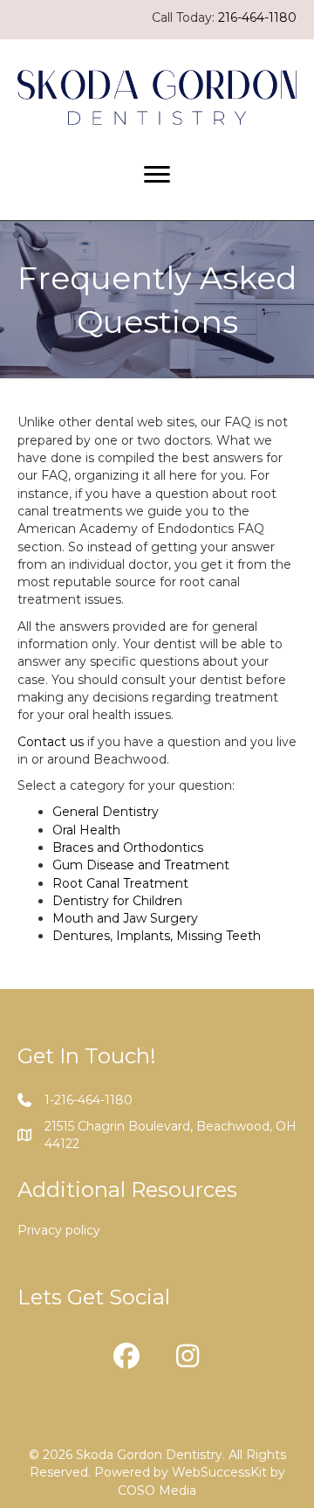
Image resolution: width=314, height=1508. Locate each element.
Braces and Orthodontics (127, 847)
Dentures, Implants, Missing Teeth (156, 936)
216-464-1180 (257, 17)
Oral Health (86, 830)
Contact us (50, 742)
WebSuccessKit (219, 1472)
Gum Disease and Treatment (140, 865)
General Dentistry (105, 812)
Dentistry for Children (117, 901)
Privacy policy (58, 1230)
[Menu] (157, 175)
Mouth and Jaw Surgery (125, 918)
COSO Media (157, 1490)
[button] (126, 1356)
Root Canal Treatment (120, 883)
